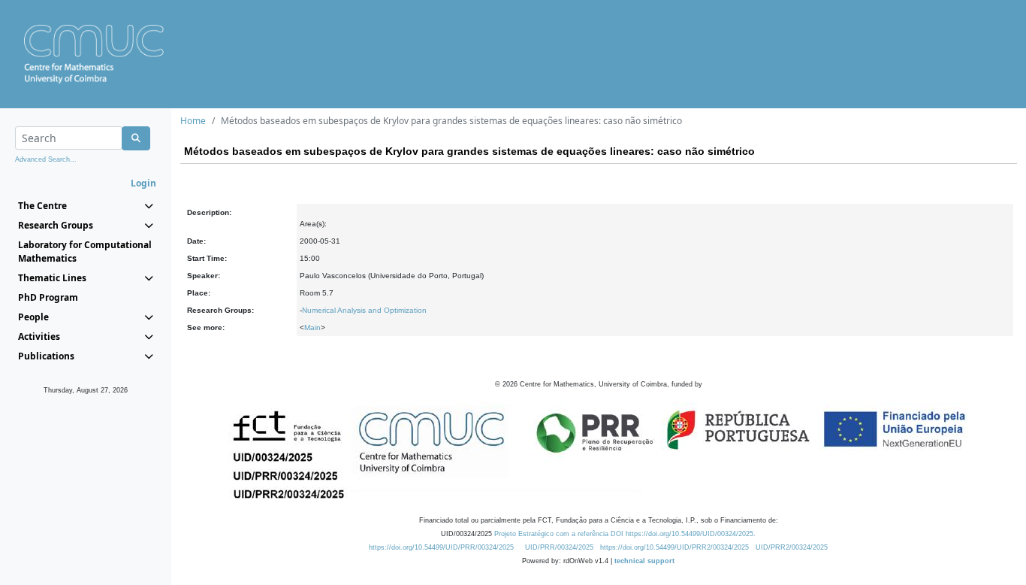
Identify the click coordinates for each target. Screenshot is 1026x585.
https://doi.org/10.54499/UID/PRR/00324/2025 (441, 547)
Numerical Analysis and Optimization (364, 310)
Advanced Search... (46, 159)
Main (312, 327)
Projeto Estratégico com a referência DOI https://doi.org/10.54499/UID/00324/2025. (625, 534)
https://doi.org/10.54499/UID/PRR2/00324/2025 (674, 547)
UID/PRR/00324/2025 (559, 547)
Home (193, 120)
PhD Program (48, 297)
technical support (644, 561)
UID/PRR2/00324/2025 (792, 547)
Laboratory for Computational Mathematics (85, 251)
